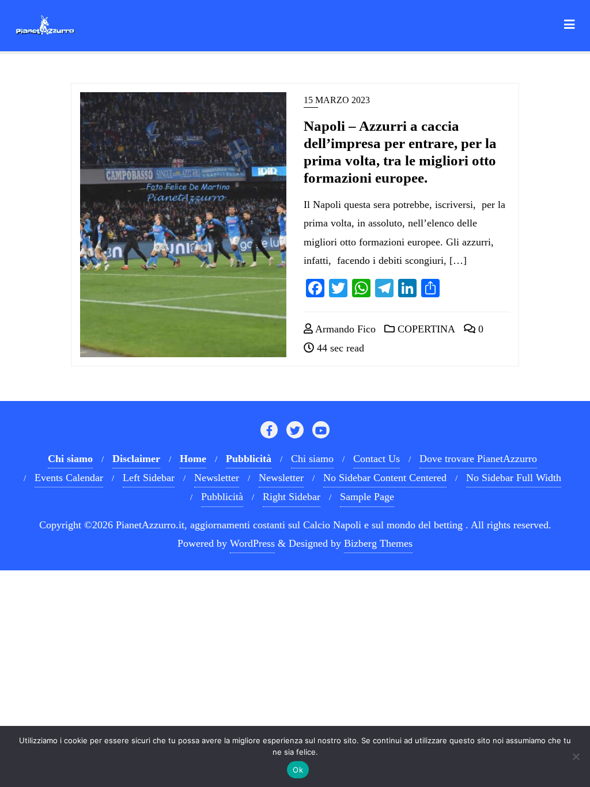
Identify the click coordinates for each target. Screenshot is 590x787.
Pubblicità (222, 496)
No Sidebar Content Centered (385, 477)
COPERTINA (425, 329)
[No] (575, 756)
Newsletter (216, 477)
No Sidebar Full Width (513, 477)
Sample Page (367, 496)
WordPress (252, 543)
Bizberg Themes (378, 543)
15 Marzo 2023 (337, 100)
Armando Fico (344, 329)
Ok (298, 769)
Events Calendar (69, 477)
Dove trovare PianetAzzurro (478, 458)
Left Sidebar (149, 477)
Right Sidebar (291, 496)
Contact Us (376, 458)
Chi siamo (312, 458)
